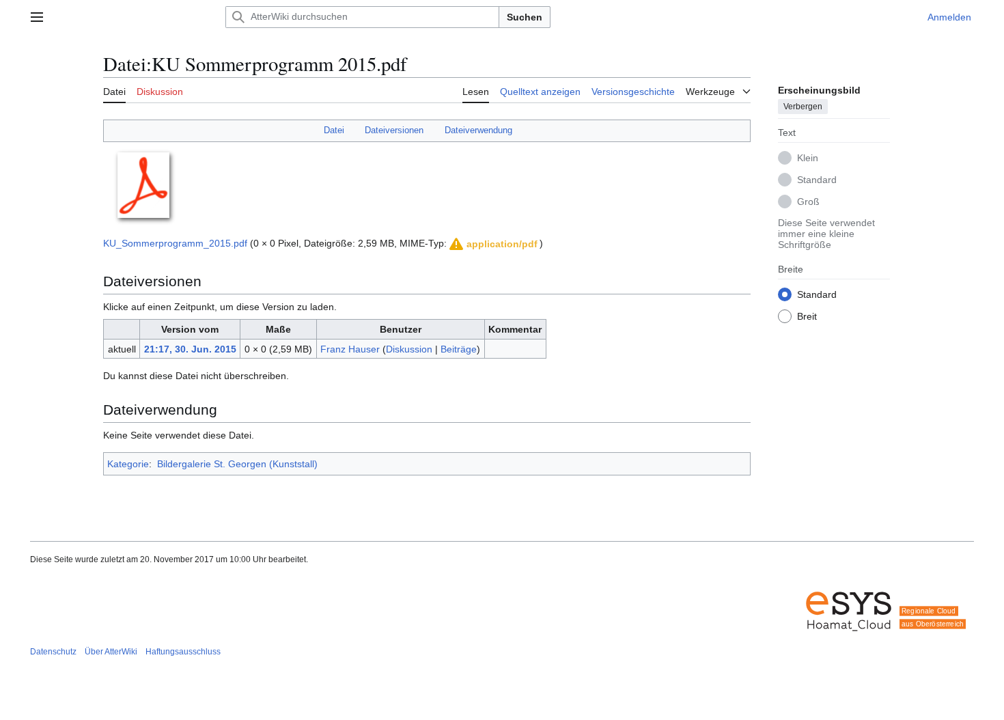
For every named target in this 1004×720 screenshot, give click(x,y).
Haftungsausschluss (183, 651)
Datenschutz (53, 651)
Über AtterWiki (111, 651)
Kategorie (128, 463)
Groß (808, 200)
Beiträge (459, 349)
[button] (37, 17)
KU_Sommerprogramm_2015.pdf (175, 243)
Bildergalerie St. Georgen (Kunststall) (237, 463)
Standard (817, 179)
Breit (807, 315)
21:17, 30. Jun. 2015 (190, 349)
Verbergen (802, 106)
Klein (807, 157)
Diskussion (409, 349)
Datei (334, 130)
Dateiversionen (394, 130)
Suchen (524, 17)
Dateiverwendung (478, 130)
